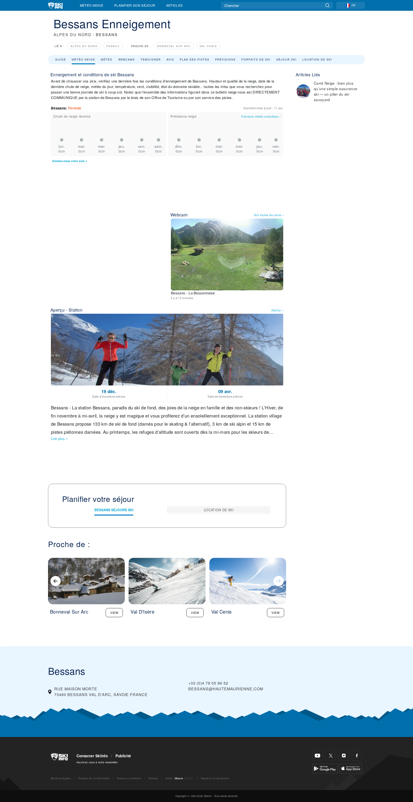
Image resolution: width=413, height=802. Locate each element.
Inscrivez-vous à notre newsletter (97, 762)
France (113, 46)
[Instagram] (344, 755)
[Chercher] (327, 5)
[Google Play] (325, 767)
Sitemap (153, 778)
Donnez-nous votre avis (68, 161)
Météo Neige (91, 5)
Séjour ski (286, 59)
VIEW (114, 612)
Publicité (123, 755)
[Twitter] (331, 755)
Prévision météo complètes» (261, 116)
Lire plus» (59, 438)
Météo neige (83, 59)
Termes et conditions (129, 778)
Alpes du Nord (84, 46)
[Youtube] (317, 755)
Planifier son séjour (134, 5)
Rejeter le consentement (215, 778)
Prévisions (225, 59)
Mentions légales (61, 778)
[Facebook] (357, 755)
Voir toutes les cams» (269, 215)
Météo (107, 59)
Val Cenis (208, 46)
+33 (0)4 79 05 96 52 (208, 683)
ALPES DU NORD (73, 34)
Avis (170, 59)
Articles (174, 5)
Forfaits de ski (256, 59)
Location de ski (317, 59)
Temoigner (151, 59)
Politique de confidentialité (93, 778)
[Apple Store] (350, 767)
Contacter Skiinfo (92, 755)
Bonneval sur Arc (174, 46)
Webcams (126, 59)
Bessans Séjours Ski (113, 509)
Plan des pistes (194, 59)
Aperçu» (277, 310)
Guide (60, 59)
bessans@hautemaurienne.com (225, 689)
